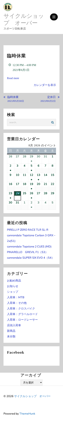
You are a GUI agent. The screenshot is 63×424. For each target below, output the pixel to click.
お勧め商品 (14, 281)
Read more (13, 78)
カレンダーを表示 (45, 84)
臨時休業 (15, 99)
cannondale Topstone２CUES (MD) (29, 246)
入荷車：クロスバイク (21, 308)
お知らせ (12, 286)
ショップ (12, 292)
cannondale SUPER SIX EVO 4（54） (30, 258)
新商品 (11, 331)
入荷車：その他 (17, 303)
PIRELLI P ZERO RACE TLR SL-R (27, 230)
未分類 (11, 336)
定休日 (48, 99)
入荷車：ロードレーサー (22, 320)
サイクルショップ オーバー (24, 19)
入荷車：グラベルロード (22, 314)
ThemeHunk (27, 414)
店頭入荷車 (14, 325)
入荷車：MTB (15, 297)
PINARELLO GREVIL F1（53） (27, 252)
